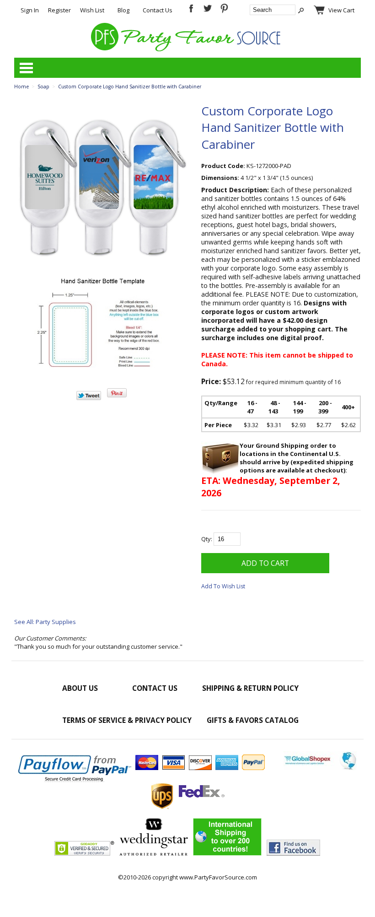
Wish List (92, 10)
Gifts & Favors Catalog (253, 720)
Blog (123, 10)
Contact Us (157, 10)
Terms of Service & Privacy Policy (127, 720)
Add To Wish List (223, 586)
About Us (80, 688)
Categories (26, 68)
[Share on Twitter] (88, 398)
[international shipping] (227, 853)
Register (59, 10)
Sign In (30, 10)
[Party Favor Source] (187, 49)
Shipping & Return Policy (250, 688)
